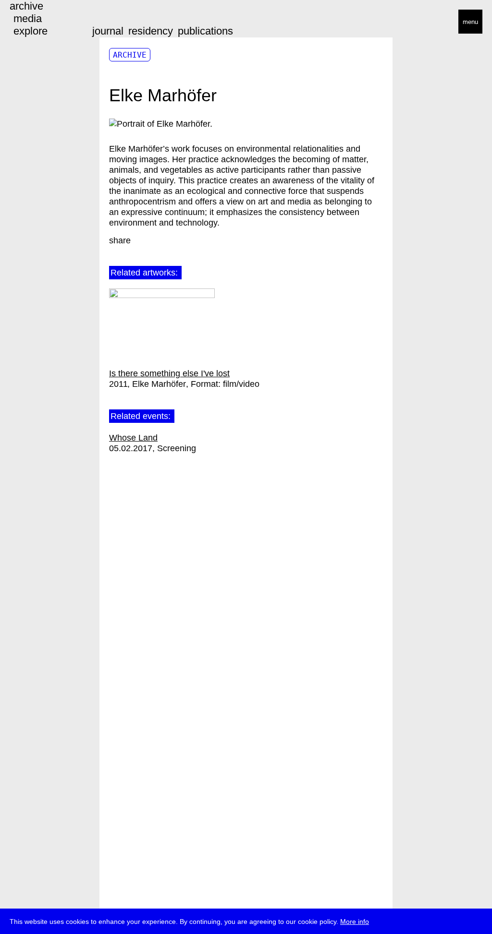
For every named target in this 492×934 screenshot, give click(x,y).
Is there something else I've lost (169, 373)
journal (107, 31)
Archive (130, 55)
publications (205, 31)
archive (26, 6)
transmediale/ (37, 22)
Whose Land (133, 438)
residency (150, 31)
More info (354, 921)
